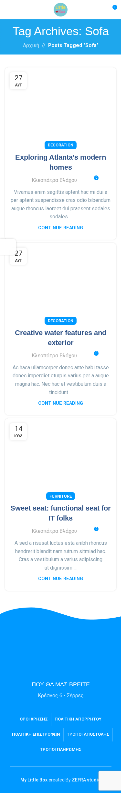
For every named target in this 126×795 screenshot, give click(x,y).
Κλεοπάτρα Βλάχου (54, 180)
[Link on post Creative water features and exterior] (60, 282)
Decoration (60, 145)
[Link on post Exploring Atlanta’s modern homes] (60, 106)
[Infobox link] (61, 677)
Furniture (60, 496)
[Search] (100, 9)
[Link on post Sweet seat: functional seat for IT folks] (60, 457)
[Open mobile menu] (7, 9)
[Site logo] (60, 9)
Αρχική (31, 45)
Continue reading (60, 228)
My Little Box (33, 779)
